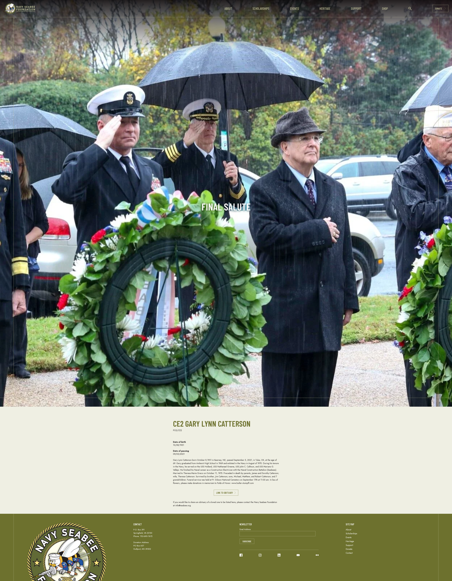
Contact (349, 552)
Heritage (324, 8)
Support (356, 8)
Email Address (245, 529)
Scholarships (260, 8)
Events (294, 8)
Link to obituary (224, 492)
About (228, 8)
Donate (438, 8)
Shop (385, 8)
